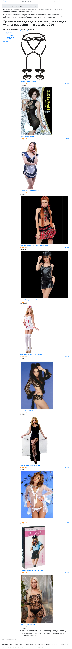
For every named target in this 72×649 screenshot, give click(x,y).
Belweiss (8, 33)
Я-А (31, 31)
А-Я (28, 31)
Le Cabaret (9, 35)
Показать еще (7, 41)
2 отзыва (66, 83)
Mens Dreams (10, 37)
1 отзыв (67, 247)
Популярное (23, 31)
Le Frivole (9, 32)
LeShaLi (8, 39)
